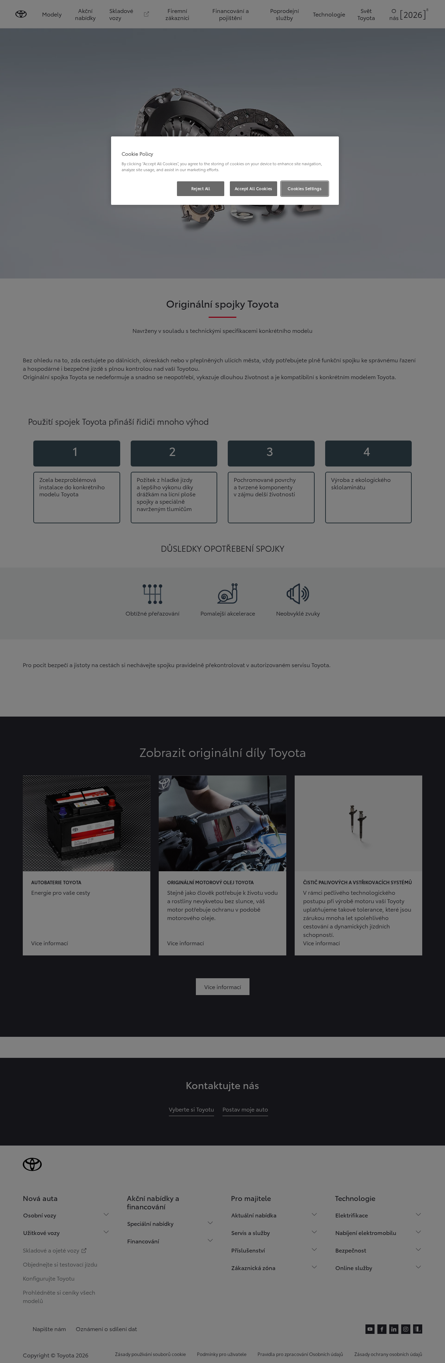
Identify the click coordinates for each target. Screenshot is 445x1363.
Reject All (200, 188)
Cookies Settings (304, 188)
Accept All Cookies (253, 188)
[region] (225, 170)
